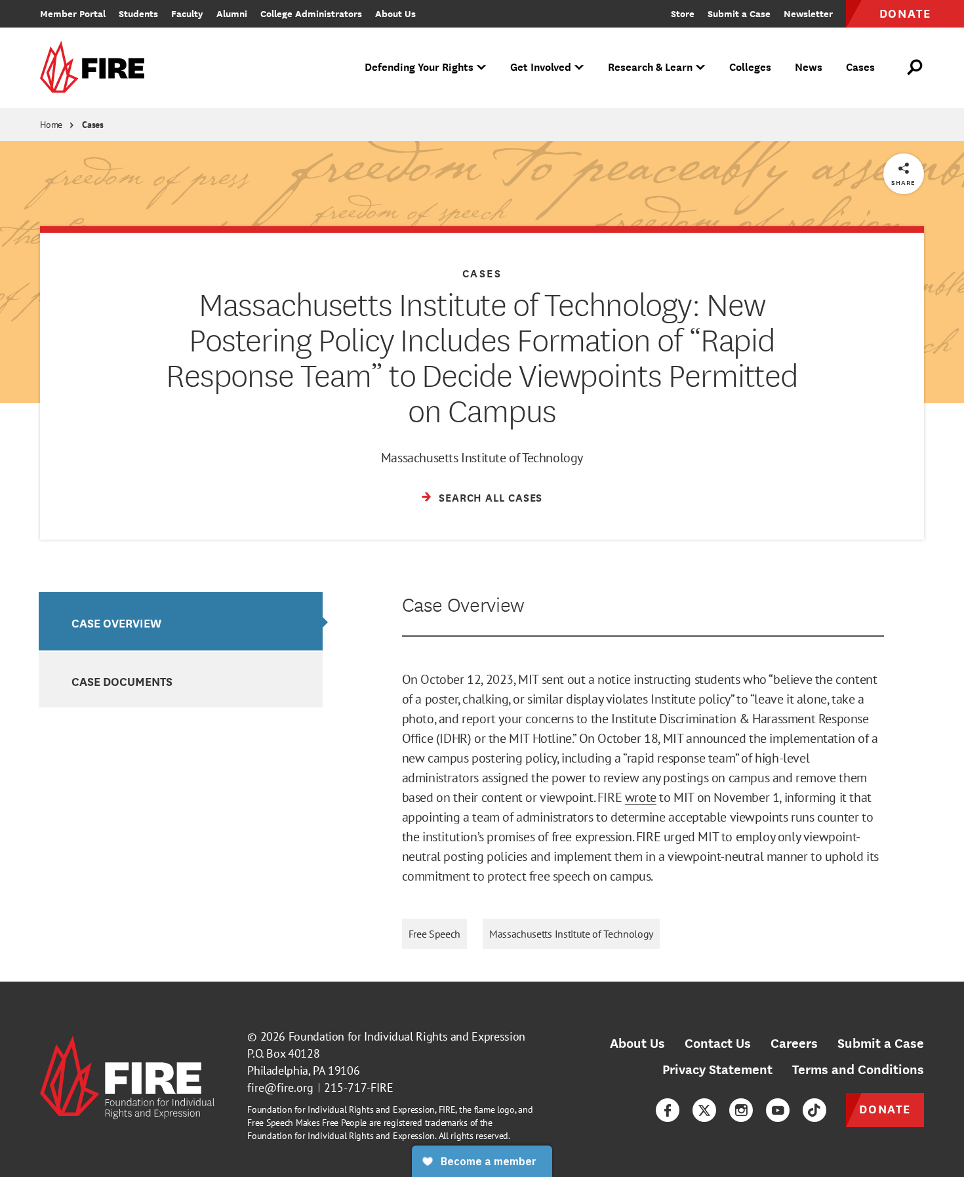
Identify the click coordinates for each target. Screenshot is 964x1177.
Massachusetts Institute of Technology (571, 933)
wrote (640, 797)
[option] (181, 621)
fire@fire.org (280, 1087)
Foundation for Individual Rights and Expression (407, 1036)
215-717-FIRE (358, 1087)
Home (51, 124)
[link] (96, 68)
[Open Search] (915, 67)
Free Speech (434, 933)
